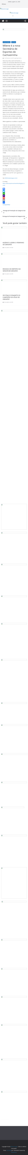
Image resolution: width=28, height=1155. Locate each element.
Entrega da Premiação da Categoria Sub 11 (14, 212)
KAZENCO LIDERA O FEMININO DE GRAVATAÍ (13, 244)
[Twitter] (14, 191)
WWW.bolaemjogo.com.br (11, 178)
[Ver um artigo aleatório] (25, 21)
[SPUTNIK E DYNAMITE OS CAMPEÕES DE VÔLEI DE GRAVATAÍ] (14, 280)
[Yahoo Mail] (14, 196)
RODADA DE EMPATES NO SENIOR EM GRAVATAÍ (12, 270)
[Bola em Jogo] (4, 9)
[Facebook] (14, 189)
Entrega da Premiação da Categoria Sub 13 (14, 217)
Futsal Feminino (6, 42)
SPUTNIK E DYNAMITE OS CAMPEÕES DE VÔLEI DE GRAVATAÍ (11, 297)
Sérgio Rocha (18, 58)
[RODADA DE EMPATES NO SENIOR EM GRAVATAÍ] (14, 254)
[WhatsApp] (14, 193)
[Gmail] (14, 198)
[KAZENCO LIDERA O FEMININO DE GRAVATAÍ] (14, 228)
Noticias (13, 42)
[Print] (14, 200)
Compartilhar (6, 205)
